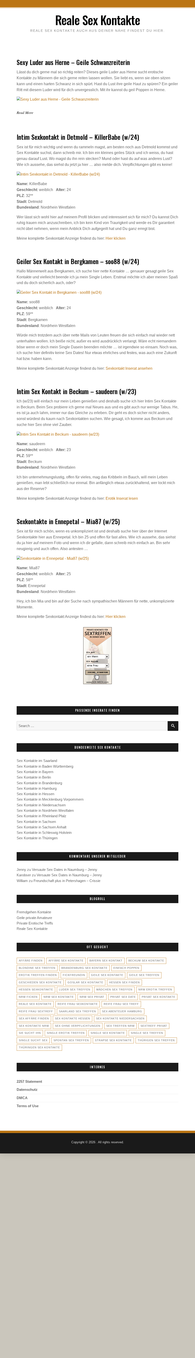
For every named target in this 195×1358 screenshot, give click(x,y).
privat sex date (123, 996)
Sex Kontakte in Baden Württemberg (45, 766)
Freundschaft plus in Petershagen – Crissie (67, 881)
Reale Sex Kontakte (97, 20)
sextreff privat (154, 1025)
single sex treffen (147, 1032)
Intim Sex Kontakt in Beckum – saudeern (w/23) (76, 391)
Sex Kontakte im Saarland (37, 761)
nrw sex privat (92, 996)
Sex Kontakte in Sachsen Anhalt (41, 827)
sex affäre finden (34, 1018)
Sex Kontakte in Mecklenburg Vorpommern (50, 799)
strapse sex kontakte (113, 1040)
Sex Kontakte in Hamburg (37, 788)
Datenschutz (27, 1090)
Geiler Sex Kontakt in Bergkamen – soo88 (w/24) (78, 261)
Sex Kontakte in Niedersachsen (41, 805)
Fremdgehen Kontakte (34, 912)
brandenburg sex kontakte (84, 967)
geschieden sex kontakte (40, 982)
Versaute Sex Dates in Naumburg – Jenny (64, 870)
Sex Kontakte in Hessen (35, 794)
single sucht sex (33, 1040)
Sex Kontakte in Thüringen (37, 838)
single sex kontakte (108, 1032)
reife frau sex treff (121, 1004)
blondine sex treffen (37, 967)
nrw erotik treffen (155, 989)
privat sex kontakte (158, 996)
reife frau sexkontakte (78, 1004)
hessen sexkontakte (36, 989)
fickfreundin (74, 975)
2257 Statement (29, 1081)
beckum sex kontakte (146, 960)
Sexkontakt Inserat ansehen (129, 368)
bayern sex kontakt (105, 960)
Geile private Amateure (34, 918)
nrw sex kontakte (59, 996)
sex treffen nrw (120, 1025)
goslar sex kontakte (85, 982)
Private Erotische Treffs (35, 923)
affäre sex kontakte (66, 960)
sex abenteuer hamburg (122, 1011)
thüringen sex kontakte (39, 1047)
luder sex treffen (74, 989)
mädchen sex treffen (114, 989)
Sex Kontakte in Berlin (34, 777)
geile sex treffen (144, 975)
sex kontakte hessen (72, 1018)
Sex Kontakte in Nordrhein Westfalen (45, 810)
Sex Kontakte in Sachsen (36, 822)
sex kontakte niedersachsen (120, 1018)
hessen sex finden (124, 982)
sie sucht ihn (30, 1032)
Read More (25, 112)
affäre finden (31, 960)
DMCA (22, 1098)
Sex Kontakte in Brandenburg (39, 783)
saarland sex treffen (77, 1011)
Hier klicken (116, 238)
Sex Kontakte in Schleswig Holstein (44, 833)
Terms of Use (28, 1106)
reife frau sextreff (36, 1011)
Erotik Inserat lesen (122, 498)
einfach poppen (126, 967)
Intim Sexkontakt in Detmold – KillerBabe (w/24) (78, 137)
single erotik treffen (66, 1032)
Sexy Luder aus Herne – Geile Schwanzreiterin (73, 62)
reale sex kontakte (35, 1004)
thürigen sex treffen (156, 1040)
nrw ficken (28, 996)
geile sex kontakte (107, 975)
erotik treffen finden (38, 975)
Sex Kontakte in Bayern (35, 772)
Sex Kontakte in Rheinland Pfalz (41, 816)
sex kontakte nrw (34, 1025)
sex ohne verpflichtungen (77, 1025)
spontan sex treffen (71, 1040)
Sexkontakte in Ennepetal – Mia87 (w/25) (68, 521)
